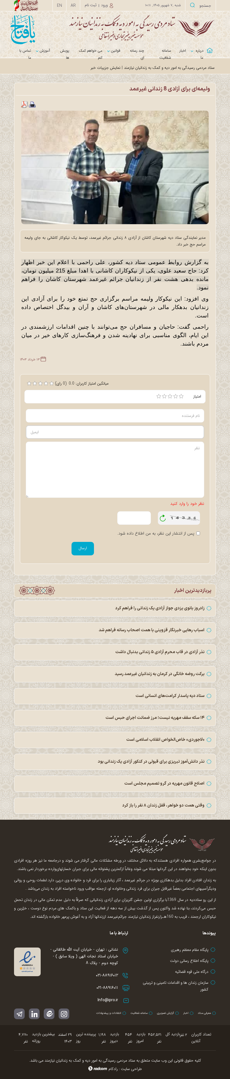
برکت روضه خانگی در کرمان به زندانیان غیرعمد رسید (159, 674)
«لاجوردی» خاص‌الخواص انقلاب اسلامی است (165, 740)
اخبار (185, 1013)
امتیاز (197, 396)
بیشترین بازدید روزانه (43, 1037)
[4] (175, 396)
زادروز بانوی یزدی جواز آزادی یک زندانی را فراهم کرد (159, 608)
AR (73, 6)
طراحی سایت (131, 1069)
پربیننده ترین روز (86, 1037)
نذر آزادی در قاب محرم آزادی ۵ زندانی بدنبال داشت (159, 652)
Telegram (19, 1013)
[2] (164, 396)
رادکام (113, 1069)
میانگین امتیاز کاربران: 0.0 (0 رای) (82, 383)
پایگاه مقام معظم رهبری (189, 950)
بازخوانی (163, 516)
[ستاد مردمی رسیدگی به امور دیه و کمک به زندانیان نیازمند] (115, 27)
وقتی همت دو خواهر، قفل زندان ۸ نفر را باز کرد (163, 805)
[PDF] (24, 104)
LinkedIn (34, 1013)
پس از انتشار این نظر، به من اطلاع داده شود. (155, 533)
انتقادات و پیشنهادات (108, 1013)
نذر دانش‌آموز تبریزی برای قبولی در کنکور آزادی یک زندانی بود (151, 761)
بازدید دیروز (114, 1037)
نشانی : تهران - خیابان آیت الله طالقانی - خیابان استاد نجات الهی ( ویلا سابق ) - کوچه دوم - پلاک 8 (84, 956)
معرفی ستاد (204, 1013)
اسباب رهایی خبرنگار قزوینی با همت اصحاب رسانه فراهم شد (151, 630)
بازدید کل (172, 1034)
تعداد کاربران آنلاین (201, 1037)
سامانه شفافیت (139, 1013)
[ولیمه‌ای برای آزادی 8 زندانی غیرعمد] (115, 167)
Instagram (64, 1013)
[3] (170, 396)
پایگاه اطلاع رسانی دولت (189, 961)
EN (59, 6)
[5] (181, 396)
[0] (29, 383)
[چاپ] (32, 104)
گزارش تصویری (165, 1013)
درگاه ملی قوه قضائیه (191, 972)
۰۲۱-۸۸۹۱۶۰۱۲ (107, 975)
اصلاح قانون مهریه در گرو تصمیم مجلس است (164, 783)
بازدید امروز (140, 1037)
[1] (158, 396)
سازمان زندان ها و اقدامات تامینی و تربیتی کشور (175, 986)
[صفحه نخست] (212, 47)
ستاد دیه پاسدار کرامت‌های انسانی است (169, 696)
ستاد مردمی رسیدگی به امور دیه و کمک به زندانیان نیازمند (169, 68)
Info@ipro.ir (108, 1000)
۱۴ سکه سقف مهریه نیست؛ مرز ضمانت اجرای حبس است (154, 718)
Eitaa (49, 1013)
